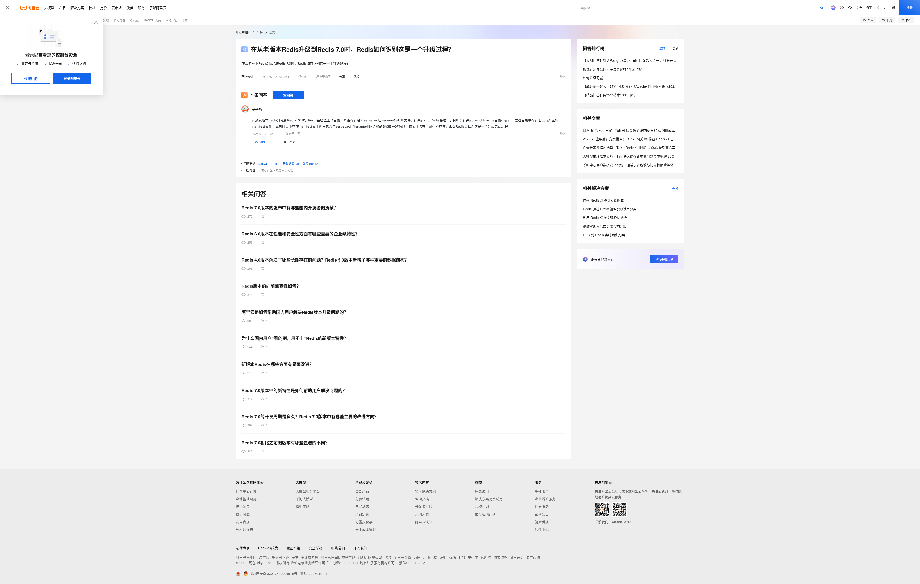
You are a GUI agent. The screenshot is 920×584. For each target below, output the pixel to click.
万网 (417, 557)
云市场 (117, 7)
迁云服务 (542, 506)
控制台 (880, 8)
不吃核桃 (247, 76)
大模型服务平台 (308, 491)
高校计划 (482, 506)
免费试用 (362, 498)
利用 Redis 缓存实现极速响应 (605, 217)
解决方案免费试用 (489, 498)
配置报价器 (364, 521)
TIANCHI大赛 (152, 20)
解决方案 (77, 7)
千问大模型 (304, 498)
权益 (92, 7)
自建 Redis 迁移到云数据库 (603, 200)
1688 (362, 557)
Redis (275, 163)
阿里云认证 (424, 521)
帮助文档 (422, 498)
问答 (260, 32)
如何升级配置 (593, 77)
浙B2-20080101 (346, 562)
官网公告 (542, 514)
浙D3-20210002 (412, 562)
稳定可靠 (243, 514)
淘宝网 (264, 557)
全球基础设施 (246, 498)
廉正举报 (293, 547)
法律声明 (243, 547)
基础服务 (542, 491)
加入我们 (360, 547)
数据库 (280, 170)
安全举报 (316, 547)
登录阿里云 (72, 78)
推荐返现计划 (485, 514)
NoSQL (263, 163)
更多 (675, 188)
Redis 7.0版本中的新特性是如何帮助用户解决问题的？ (294, 390)
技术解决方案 (425, 491)
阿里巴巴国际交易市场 (338, 557)
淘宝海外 (500, 557)
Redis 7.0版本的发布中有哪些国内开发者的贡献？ (290, 208)
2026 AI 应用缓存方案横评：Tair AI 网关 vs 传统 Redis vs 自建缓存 (633, 139)
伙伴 (129, 7)
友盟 (443, 557)
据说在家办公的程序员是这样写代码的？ (613, 69)
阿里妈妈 (375, 557)
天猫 (295, 557)
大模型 (49, 7)
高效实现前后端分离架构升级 (605, 226)
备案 (869, 8)
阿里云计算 (402, 557)
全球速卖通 (309, 557)
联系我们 (338, 547)
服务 (141, 7)
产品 (62, 7)
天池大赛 (422, 514)
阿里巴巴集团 (246, 557)
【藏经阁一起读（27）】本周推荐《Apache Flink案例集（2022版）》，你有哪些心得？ (646, 86)
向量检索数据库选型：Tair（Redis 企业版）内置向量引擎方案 (629, 147)
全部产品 (362, 491)
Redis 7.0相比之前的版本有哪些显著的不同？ (285, 443)
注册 (892, 8)
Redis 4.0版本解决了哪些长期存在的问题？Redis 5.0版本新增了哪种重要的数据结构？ (325, 260)
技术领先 (243, 506)
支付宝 (473, 557)
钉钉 (462, 557)
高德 (426, 557)
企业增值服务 (545, 498)
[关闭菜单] (7, 7)
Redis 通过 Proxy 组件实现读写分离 (610, 208)
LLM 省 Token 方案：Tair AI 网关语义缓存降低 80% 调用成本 (629, 130)
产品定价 (362, 514)
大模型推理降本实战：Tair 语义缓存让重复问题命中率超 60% (628, 156)
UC (434, 557)
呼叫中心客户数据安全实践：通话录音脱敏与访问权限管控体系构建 (633, 164)
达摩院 (486, 557)
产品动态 (362, 506)
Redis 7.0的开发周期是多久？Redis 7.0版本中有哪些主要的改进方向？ (310, 416)
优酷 (452, 557)
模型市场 (303, 506)
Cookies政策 (268, 547)
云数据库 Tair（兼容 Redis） (301, 163)
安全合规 (243, 521)
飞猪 (388, 557)
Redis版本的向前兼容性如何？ (271, 286)
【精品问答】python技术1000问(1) (609, 94)
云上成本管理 (365, 529)
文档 (859, 8)
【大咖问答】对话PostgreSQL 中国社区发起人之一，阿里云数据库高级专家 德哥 (643, 60)
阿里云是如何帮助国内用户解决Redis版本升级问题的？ (295, 312)
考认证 (134, 20)
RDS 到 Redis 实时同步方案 (604, 234)
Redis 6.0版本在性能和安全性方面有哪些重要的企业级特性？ (301, 234)
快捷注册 (31, 78)
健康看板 (542, 521)
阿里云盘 (517, 557)
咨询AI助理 (664, 259)
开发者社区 (243, 32)
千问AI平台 (280, 557)
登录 (910, 8)
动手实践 (103, 20)
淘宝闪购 (533, 557)
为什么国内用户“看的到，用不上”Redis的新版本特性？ (295, 338)
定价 (103, 7)
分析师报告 (244, 529)
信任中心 (542, 529)
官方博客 (119, 20)
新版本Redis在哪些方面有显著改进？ (278, 364)
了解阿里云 (158, 7)
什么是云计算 (246, 491)
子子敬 (257, 109)
